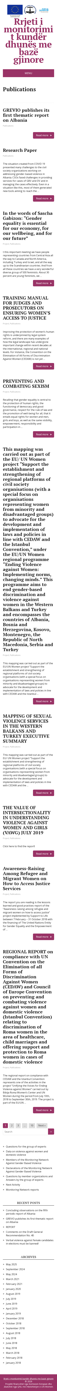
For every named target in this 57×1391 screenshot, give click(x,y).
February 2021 (14, 1284)
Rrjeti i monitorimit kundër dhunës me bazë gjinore (28, 39)
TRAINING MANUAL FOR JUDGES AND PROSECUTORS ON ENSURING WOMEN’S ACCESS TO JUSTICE (26, 308)
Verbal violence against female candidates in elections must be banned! (30, 1242)
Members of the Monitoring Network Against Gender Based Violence (27, 1161)
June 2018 (11, 1343)
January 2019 (13, 1313)
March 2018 (12, 1353)
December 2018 (15, 1318)
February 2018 (14, 1357)
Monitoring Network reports (22, 1189)
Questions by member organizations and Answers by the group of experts (29, 1178)
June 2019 (11, 1303)
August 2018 (13, 1333)
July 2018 (11, 1338)
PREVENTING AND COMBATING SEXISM (26, 383)
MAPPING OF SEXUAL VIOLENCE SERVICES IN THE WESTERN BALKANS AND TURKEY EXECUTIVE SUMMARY (27, 728)
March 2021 (12, 1279)
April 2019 (11, 1308)
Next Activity (13, 1184)
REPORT (10, 1227)
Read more (42, 135)
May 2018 (11, 1348)
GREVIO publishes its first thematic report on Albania (26, 115)
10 (32, 1125)
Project (6, 244)
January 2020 (13, 1289)
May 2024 (11, 1274)
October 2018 (13, 1323)
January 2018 (13, 1362)
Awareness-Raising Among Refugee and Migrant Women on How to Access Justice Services (26, 878)
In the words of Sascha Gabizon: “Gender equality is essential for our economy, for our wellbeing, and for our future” (28, 225)
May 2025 (11, 1264)
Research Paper (20, 150)
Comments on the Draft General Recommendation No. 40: (24, 1233)
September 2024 (15, 1269)
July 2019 (11, 1299)
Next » (42, 1125)
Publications (8, 125)
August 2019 (13, 1294)
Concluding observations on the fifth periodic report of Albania (27, 1212)
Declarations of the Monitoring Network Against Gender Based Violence (29, 1169)
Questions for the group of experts (26, 1146)
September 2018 (15, 1328)
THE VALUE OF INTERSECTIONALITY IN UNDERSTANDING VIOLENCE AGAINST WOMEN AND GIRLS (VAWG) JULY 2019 (27, 820)
